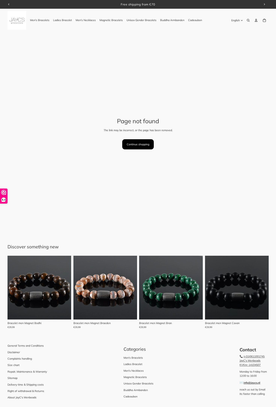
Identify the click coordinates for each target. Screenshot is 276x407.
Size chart (14, 365)
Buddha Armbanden (136, 390)
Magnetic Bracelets (135, 377)
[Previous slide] (9, 4)
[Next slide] (264, 4)
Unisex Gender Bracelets (138, 383)
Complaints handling (20, 358)
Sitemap (12, 378)
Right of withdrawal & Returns (26, 391)
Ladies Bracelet (133, 364)
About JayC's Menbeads (22, 397)
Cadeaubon (130, 396)
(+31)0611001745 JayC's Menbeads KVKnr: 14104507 (252, 361)
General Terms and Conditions (26, 345)
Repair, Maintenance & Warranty (27, 371)
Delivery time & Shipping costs (26, 384)
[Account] (256, 20)
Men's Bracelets (133, 357)
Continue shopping (138, 144)
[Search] (248, 20)
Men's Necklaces (134, 370)
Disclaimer (14, 352)
